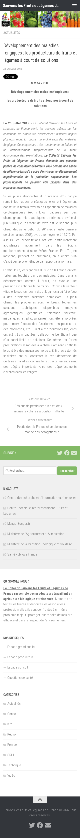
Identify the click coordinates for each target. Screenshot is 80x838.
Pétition (12, 734)
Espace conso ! (17, 667)
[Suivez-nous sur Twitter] (59, 453)
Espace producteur (20, 657)
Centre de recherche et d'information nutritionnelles (41, 498)
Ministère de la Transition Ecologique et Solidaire (39, 544)
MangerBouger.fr (18, 524)
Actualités (11, 33)
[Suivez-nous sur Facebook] (67, 453)
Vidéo (11, 775)
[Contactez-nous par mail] (74, 453)
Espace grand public (21, 647)
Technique (14, 765)
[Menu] (74, 5)
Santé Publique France (22, 554)
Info (9, 724)
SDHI (10, 755)
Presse (12, 745)
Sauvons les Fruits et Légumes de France (31, 5)
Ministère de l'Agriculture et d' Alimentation (35, 534)
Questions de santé (20, 678)
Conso (11, 714)
